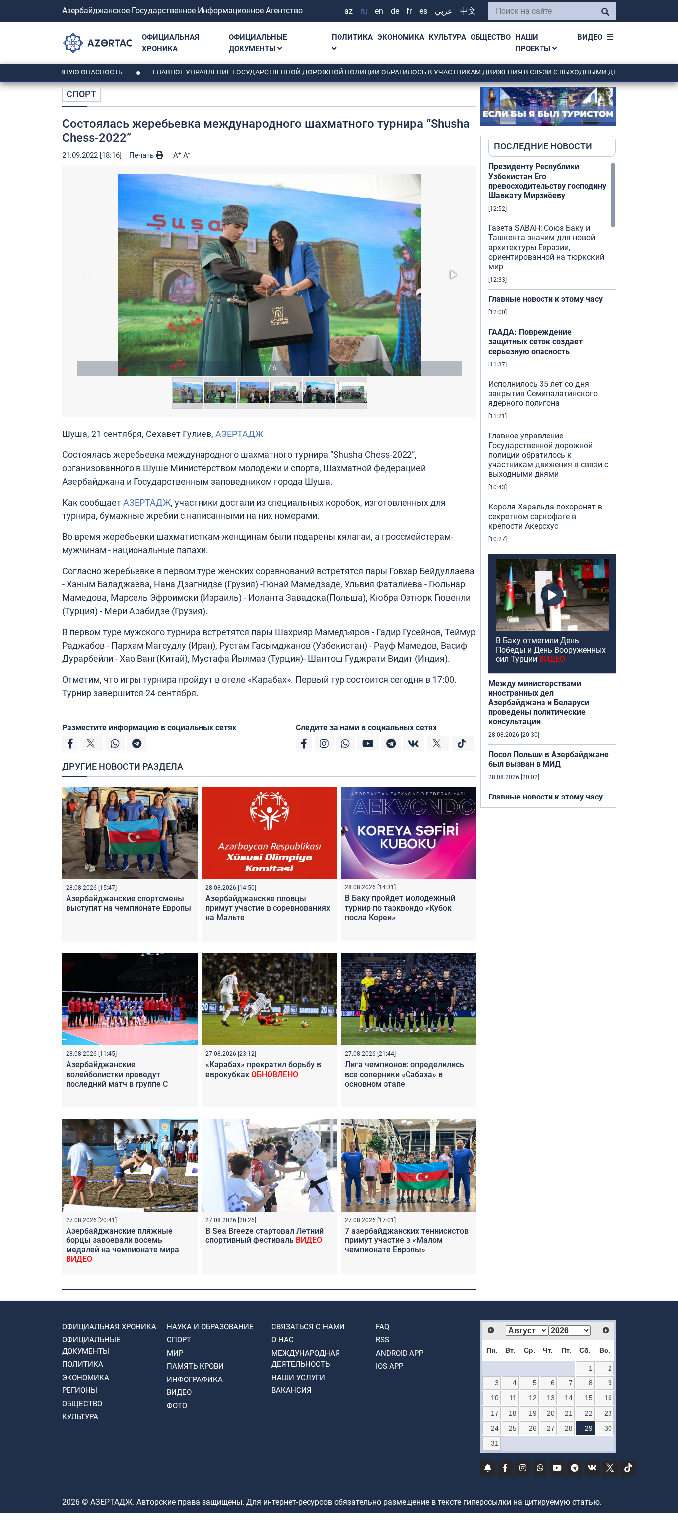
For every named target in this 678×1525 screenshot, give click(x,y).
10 (495, 1398)
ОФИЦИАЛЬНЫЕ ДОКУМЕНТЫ (258, 43)
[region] (552, 484)
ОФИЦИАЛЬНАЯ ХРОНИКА (170, 43)
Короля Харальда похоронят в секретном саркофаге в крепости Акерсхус (545, 516)
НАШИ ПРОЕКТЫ (533, 43)
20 (551, 1413)
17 (495, 1413)
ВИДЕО (589, 37)
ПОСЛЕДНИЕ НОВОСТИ (543, 146)
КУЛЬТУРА (447, 37)
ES (423, 11)
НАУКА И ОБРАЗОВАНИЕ (210, 1326)
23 (608, 1413)
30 (608, 1428)
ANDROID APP (399, 1353)
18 (513, 1413)
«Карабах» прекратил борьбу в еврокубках (263, 1069)
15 (589, 1398)
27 (551, 1428)
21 (569, 1413)
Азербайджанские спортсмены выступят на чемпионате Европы (128, 903)
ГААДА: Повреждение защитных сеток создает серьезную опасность (535, 341)
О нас (282, 1339)
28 (569, 1428)
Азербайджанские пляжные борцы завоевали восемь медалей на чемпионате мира (122, 1245)
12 (533, 1398)
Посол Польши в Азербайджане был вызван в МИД (548, 759)
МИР (175, 1353)
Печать (142, 155)
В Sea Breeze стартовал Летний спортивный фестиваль (264, 1235)
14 (569, 1398)
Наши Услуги (298, 1377)
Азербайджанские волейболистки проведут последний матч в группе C (117, 1074)
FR (409, 11)
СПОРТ (81, 94)
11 (513, 1398)
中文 (468, 11)
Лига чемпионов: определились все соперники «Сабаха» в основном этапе (404, 1074)
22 (589, 1413)
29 (589, 1428)
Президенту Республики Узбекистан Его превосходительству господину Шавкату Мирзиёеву (547, 181)
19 (533, 1413)
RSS (382, 1339)
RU (363, 11)
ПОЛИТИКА (352, 37)
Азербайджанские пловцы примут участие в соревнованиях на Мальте (267, 908)
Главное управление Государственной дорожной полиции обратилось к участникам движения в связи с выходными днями (348, 72)
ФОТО (177, 1405)
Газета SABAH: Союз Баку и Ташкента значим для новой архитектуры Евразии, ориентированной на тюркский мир (546, 247)
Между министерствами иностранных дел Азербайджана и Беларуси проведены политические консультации (538, 702)
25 (513, 1428)
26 (533, 1428)
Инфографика (195, 1379)
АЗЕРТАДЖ (239, 434)
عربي (444, 11)
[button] (269, 275)
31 (495, 1443)
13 (551, 1398)
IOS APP (389, 1366)
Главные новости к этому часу (545, 299)
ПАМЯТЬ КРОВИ (195, 1366)
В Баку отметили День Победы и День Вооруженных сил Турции (551, 650)
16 (608, 1398)
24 (495, 1428)
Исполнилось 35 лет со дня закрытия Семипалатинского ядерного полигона (543, 393)
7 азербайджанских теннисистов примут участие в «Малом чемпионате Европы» (407, 1240)
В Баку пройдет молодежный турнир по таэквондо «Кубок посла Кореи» (400, 907)
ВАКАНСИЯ (291, 1390)
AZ (348, 11)
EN (379, 11)
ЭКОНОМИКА (400, 37)
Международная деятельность (305, 1359)
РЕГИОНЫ (79, 1390)
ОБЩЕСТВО (491, 37)
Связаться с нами (308, 1326)
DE (395, 11)
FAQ (382, 1326)
